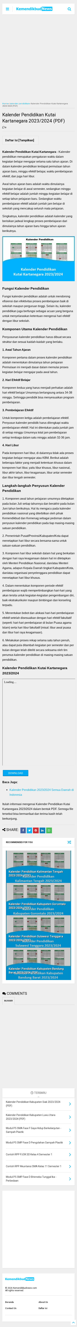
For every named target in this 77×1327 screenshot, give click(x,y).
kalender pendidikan (19, 103)
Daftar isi (42, 1308)
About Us (43, 1302)
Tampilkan (26, 140)
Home (5, 103)
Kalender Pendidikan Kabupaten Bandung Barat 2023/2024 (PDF (36, 970)
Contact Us (10, 1308)
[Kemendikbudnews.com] (34, 9)
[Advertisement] (38, 58)
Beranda (9, 1302)
